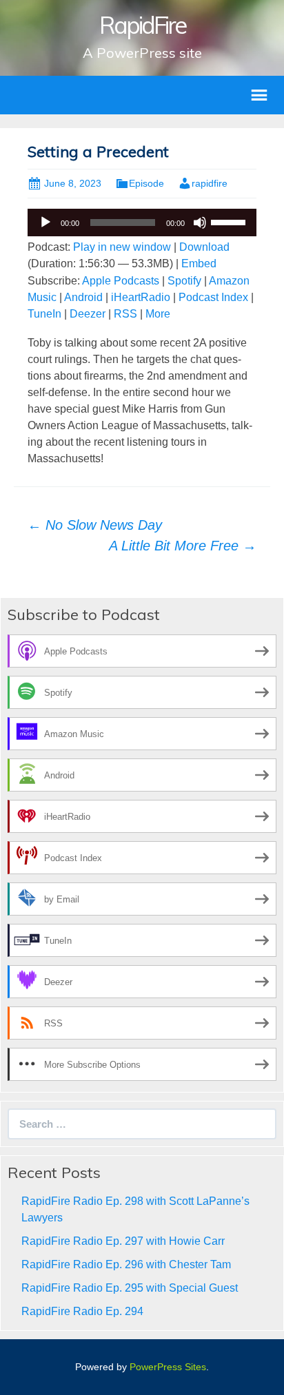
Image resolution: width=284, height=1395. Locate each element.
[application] (142, 222)
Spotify (184, 281)
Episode (146, 183)
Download (204, 247)
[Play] (45, 222)
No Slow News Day (95, 525)
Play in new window (122, 247)
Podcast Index (213, 297)
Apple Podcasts (120, 281)
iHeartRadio (140, 297)
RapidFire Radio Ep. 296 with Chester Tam (126, 1264)
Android (83, 297)
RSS (125, 314)
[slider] (230, 221)
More (157, 314)
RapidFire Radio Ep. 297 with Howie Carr (123, 1241)
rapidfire (209, 183)
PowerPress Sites (168, 1366)
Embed (198, 263)
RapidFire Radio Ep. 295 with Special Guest (129, 1288)
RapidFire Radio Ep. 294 (82, 1311)
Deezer (87, 314)
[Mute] (200, 222)
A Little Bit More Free (182, 545)
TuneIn (44, 314)
